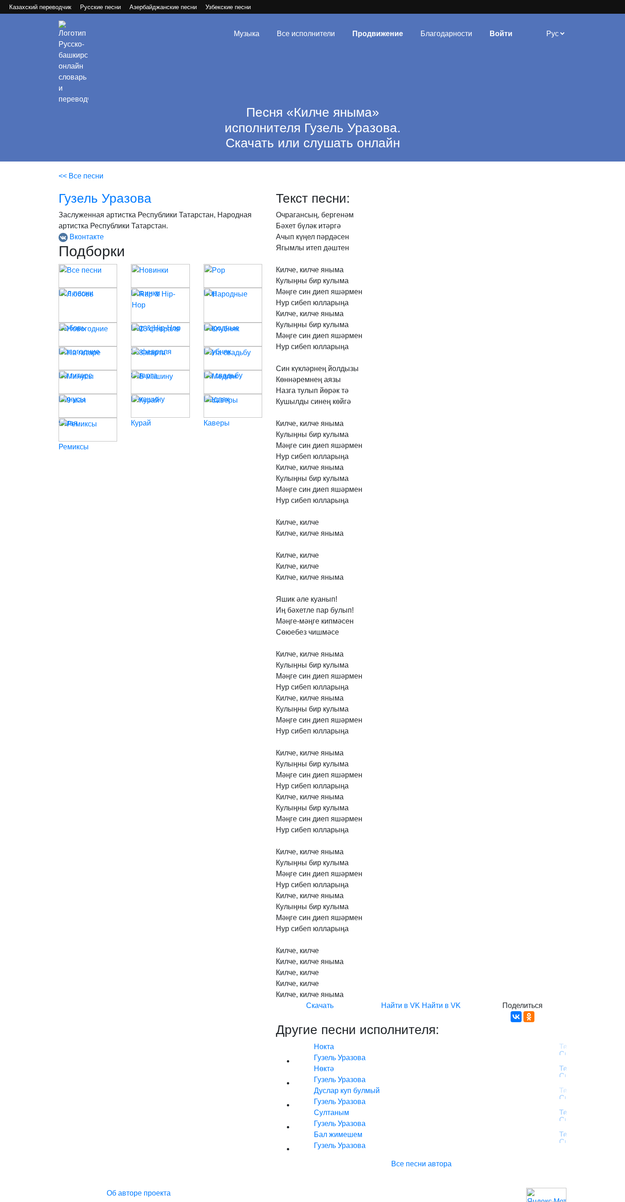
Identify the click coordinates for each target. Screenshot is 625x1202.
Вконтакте (86, 237)
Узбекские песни (228, 7)
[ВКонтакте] (516, 1016)
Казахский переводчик (40, 7)
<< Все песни (81, 176)
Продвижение (377, 34)
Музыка (246, 34)
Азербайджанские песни (163, 7)
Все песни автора (421, 1164)
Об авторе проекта (139, 1193)
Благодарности (446, 34)
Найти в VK (400, 1005)
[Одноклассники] (528, 1016)
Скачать (320, 1005)
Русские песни (100, 7)
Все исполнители (306, 34)
